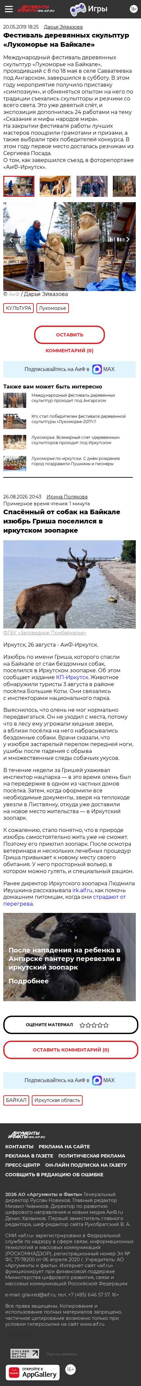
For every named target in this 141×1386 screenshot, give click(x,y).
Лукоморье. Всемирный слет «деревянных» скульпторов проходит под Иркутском (75, 440)
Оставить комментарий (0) (69, 338)
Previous (10, 239)
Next (127, 239)
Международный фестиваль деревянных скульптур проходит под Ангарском (73, 398)
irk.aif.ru (82, 890)
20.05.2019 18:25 (21, 27)
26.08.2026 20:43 (22, 497)
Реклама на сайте (64, 1147)
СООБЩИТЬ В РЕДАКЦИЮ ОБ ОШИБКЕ (54, 1175)
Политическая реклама (91, 1156)
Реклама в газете (29, 1156)
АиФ (14, 294)
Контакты (19, 1147)
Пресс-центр (22, 1165)
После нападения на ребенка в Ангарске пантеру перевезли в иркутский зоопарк (64, 958)
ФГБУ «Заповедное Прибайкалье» (44, 633)
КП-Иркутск (72, 677)
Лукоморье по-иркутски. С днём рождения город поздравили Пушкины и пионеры (75, 461)
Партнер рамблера (61, 1354)
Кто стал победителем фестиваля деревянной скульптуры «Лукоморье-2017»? (78, 419)
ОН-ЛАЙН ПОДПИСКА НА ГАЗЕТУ (86, 1165)
